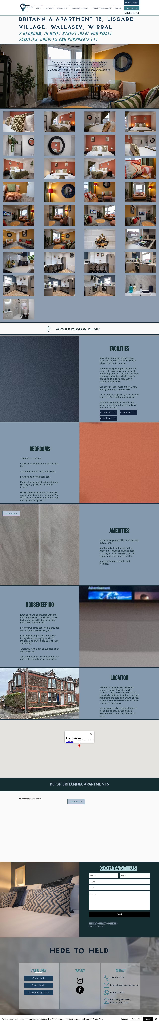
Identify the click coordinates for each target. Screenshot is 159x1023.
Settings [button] (124, 1019)
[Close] (156, 1019)
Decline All (136, 1019)
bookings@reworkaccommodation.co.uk (124, 985)
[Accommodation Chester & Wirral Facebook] (80, 990)
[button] (48, 7)
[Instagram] (80, 981)
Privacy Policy (98, 1019)
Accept (148, 1019)
